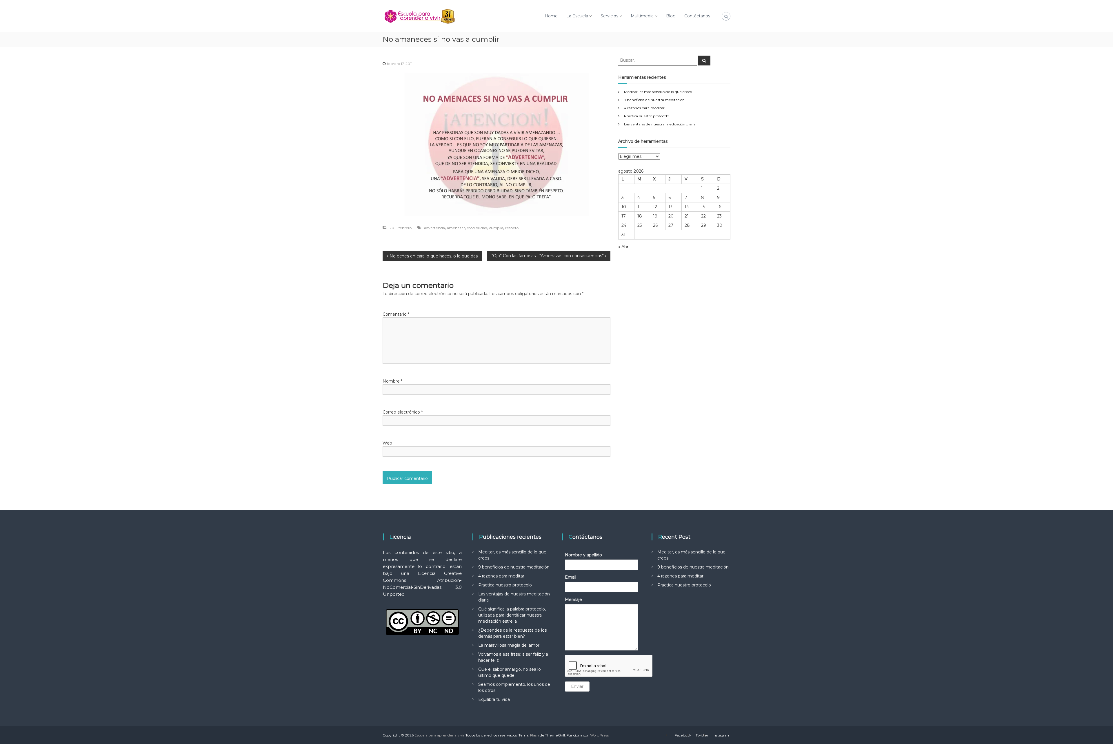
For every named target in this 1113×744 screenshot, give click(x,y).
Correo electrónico (403, 412)
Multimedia (642, 16)
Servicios (609, 16)
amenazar (456, 228)
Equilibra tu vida (494, 699)
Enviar (577, 686)
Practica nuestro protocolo (646, 116)
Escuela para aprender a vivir (439, 735)
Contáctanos (697, 16)
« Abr (623, 246)
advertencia (434, 228)
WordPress (599, 735)
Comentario (396, 314)
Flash (534, 735)
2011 (393, 228)
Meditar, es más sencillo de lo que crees (658, 91)
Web (387, 443)
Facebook (683, 735)
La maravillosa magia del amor (508, 645)
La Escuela (577, 16)
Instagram (721, 735)
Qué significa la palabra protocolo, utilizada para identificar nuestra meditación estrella (512, 615)
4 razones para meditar (644, 108)
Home (551, 16)
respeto (512, 228)
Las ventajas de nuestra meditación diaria (660, 124)
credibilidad (477, 228)
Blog (671, 16)
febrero (405, 228)
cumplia (496, 228)
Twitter (702, 735)
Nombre (392, 381)
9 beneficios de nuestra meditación (654, 100)
